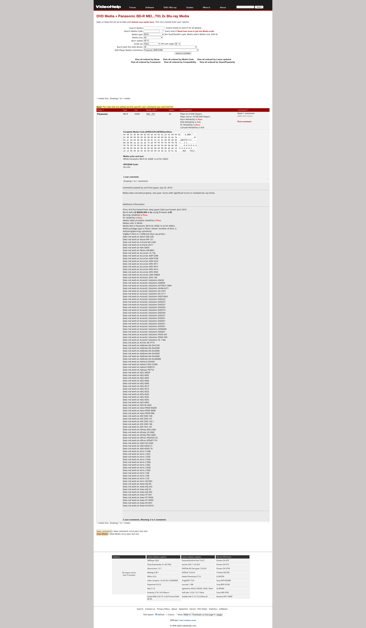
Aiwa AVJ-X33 (146, 486)
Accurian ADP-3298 (149, 255)
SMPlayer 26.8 (153, 560)
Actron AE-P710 (147, 342)
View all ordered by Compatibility (180, 62)
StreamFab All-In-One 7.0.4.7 (193, 560)
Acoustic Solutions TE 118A (153, 340)
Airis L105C (145, 464)
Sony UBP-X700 (222, 592)
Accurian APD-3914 (149, 269)
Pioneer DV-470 (222, 560)
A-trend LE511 (146, 244)
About (174, 609)
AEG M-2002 (146, 405)
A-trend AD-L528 (148, 242)
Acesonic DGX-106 (148, 277)
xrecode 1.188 (187, 584)
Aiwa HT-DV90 (146, 500)
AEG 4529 (144, 394)
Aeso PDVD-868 (147, 413)
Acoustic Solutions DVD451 (152, 321)
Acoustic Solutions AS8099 (152, 282)
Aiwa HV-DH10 (147, 505)
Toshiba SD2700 (222, 572)
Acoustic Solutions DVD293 (152, 312)
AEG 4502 (144, 375)
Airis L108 (144, 475)
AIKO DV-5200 (146, 443)
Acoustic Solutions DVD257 (152, 304)
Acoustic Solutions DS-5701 (153, 291)
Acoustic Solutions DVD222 (152, 299)
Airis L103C (145, 454)
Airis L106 (144, 473)
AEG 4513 (144, 386)
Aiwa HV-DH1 (146, 502)
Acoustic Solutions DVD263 (152, 307)
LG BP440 (220, 588)
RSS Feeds (202, 609)
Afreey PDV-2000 (148, 435)
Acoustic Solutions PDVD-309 (153, 337)
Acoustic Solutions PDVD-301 (153, 334)
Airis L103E (145, 456)
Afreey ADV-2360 (148, 429)
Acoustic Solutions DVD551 (152, 326)
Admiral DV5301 (147, 361)
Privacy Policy (163, 609)
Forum (132, 7)
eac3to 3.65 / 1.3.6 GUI (191, 564)
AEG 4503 (144, 378)
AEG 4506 (144, 383)
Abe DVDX (144, 247)
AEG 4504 (144, 380)
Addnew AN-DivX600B (150, 359)
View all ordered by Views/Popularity (217, 62)
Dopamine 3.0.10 (154, 584)
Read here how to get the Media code (196, 31)
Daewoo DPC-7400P (224, 596)
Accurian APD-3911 (149, 263)
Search (140, 609)
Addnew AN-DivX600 (150, 356)
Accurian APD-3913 (149, 266)
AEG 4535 (144, 399)
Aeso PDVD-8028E (148, 407)
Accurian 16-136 (147, 253)
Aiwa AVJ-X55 (146, 492)
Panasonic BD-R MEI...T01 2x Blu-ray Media (153, 16)
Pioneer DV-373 (222, 564)
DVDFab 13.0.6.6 (188, 572)
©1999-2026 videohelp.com (183, 625)
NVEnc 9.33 (151, 576)
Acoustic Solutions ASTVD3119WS (156, 285)
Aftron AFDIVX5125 (149, 437)
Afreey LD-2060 (147, 432)
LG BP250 (220, 576)
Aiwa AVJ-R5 (145, 483)
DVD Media (105, 16)
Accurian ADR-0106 (149, 258)
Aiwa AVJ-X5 (145, 489)
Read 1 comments (246, 113)
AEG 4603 (144, 402)
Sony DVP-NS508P (223, 580)
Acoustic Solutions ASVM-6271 (154, 288)
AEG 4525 (144, 391)
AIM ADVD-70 (146, 448)
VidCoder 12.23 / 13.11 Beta (193, 592)
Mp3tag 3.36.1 (153, 572)
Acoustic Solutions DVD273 (152, 310)
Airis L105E (145, 470)
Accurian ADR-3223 (149, 261)
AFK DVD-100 (146, 416)
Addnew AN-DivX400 (150, 350)
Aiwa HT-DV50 (146, 497)
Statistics (213, 609)
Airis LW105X (146, 481)
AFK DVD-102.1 (147, 421)
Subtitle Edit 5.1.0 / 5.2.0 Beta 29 (194, 596)
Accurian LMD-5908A (150, 274)
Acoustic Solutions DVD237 (152, 301)
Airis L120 (144, 478)
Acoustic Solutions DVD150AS (154, 296)
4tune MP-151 (146, 239)
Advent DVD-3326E (149, 364)
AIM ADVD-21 (146, 445)
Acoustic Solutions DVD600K (153, 329)
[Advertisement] (183, 85)
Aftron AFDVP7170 (148, 440)
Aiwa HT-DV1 (146, 494)
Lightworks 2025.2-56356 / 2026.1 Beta (197, 588)
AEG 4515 (144, 388)
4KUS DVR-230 (147, 236)
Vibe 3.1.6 (151, 588)
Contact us (150, 609)
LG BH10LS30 (140, 212)
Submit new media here (142, 22)
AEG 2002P (145, 372)
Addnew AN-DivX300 (150, 348)
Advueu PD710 (147, 369)
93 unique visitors (129, 572)
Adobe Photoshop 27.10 (191, 576)
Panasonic (102, 114)
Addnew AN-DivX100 (150, 345)
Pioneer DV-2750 (223, 568)
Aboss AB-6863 (147, 250)
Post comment (244, 121)
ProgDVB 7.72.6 (188, 580)
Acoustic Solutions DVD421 (152, 318)
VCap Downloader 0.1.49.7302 (159, 564)
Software (149, 7)
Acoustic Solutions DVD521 (152, 323)
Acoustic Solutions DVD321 (152, 315)
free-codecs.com (188, 620)
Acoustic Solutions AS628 (152, 280)
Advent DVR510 (147, 367)
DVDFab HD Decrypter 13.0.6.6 (194, 568)
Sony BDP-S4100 (223, 584)
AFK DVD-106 (146, 424)
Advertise (183, 609)
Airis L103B (145, 451)
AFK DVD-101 (146, 418)
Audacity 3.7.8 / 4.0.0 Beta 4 (158, 592)
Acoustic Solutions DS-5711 (153, 293)
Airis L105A (145, 459)
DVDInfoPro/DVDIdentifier (158, 131)
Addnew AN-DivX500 (150, 353)
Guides (189, 7)
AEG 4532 (144, 397)
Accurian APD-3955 (149, 272)
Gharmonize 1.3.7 (154, 568)
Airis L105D (145, 467)
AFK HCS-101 (146, 426)
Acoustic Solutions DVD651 (152, 331)
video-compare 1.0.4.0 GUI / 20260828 (162, 580)
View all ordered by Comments (146, 62)
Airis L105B (145, 462)
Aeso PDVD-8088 (148, 410)
